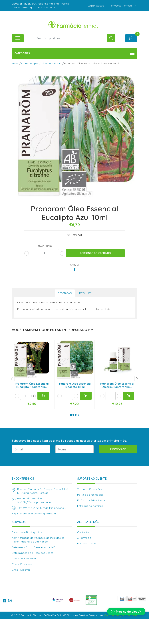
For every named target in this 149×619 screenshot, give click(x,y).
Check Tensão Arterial (25, 558)
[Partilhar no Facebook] (74, 269)
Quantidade (45, 246)
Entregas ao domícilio (90, 506)
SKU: (69, 235)
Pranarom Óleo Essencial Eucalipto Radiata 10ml (32, 385)
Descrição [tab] (65, 293)
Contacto (83, 532)
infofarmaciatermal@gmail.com (36, 513)
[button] (123, 5)
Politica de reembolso (90, 494)
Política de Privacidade (91, 500)
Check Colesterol (22, 564)
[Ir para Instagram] (9, 600)
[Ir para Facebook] (4, 600)
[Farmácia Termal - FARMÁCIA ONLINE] (73, 24)
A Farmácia (84, 537)
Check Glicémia (21, 569)
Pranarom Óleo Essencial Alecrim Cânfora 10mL (117, 385)
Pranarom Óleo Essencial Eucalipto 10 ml (74, 385)
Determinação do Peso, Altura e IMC (33, 547)
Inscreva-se (118, 449)
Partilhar (74, 264)
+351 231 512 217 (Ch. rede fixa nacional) (41, 508)
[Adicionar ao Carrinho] (43, 396)
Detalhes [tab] (85, 293)
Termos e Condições (89, 489)
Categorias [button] (22, 53)
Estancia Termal (86, 543)
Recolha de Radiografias (27, 532)
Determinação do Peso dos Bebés (32, 552)
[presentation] (12, 378)
